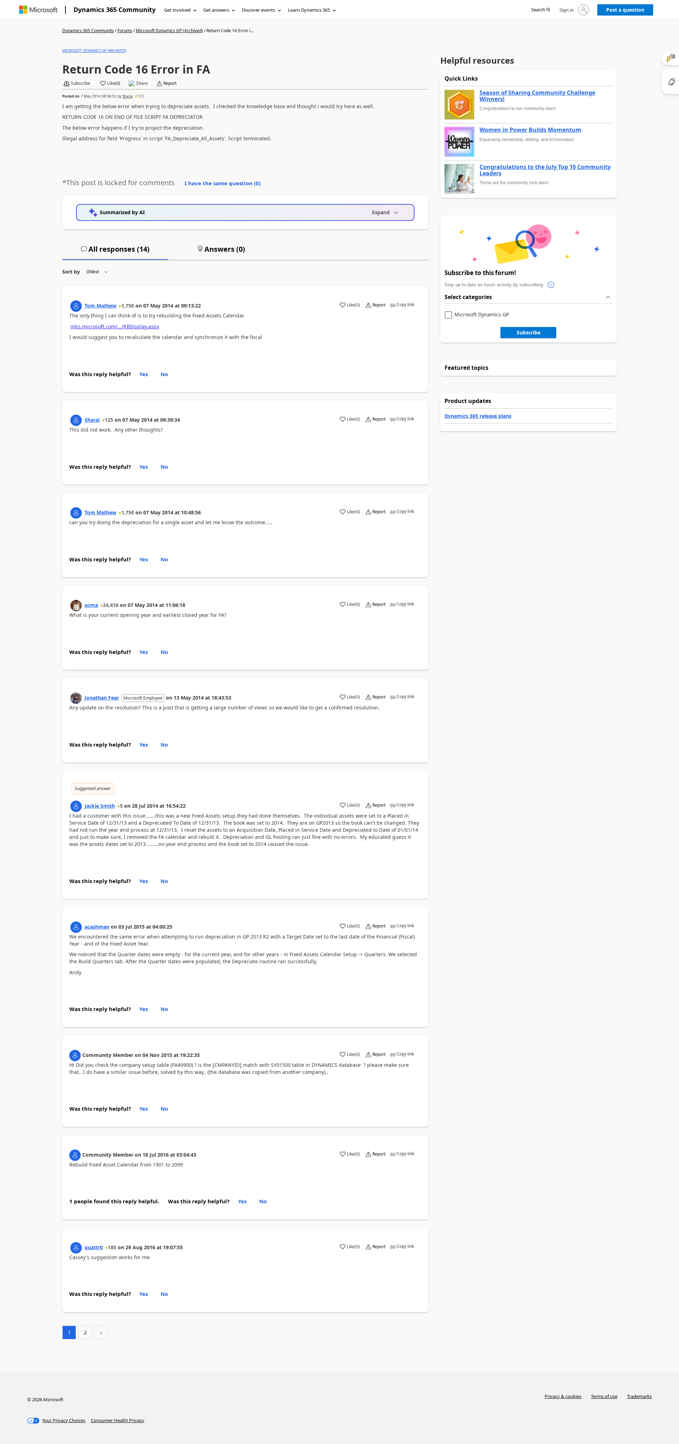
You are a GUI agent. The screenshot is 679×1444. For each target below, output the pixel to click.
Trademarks (639, 1396)
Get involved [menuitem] (177, 10)
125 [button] (141, 96)
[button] (540, 10)
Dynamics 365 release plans (478, 416)
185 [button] (112, 1247)
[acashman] (76, 927)
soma (91, 605)
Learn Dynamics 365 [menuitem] (309, 10)
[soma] (76, 605)
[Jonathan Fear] (76, 698)
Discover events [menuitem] (258, 10)
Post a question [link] (625, 9)
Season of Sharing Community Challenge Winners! (537, 96)
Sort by (71, 271)
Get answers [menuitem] (216, 10)
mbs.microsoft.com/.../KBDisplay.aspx (114, 326)
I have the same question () (223, 183)
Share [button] (142, 83)
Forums (124, 31)
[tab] (115, 252)
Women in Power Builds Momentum (530, 130)
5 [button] (121, 805)
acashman (97, 926)
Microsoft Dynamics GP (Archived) (169, 31)
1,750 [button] (127, 305)
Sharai (127, 96)
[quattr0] (76, 1247)
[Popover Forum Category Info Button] (551, 285)
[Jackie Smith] (76, 806)
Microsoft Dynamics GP (481, 315)
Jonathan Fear (102, 697)
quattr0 (94, 1247)
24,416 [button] (110, 605)
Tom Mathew (100, 305)
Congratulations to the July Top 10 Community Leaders (545, 170)
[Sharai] (76, 420)
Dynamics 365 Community (115, 9)
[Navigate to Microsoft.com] (38, 10)
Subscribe (528, 332)
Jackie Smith (100, 805)
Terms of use (604, 1396)
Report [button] (169, 83)
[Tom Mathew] (76, 306)
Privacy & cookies (563, 1396)
